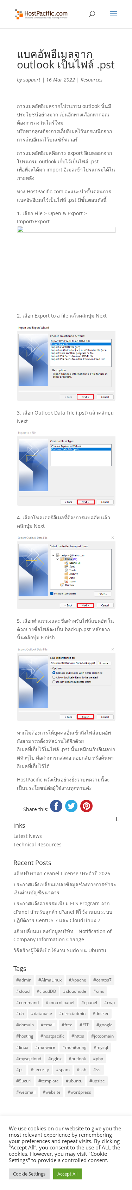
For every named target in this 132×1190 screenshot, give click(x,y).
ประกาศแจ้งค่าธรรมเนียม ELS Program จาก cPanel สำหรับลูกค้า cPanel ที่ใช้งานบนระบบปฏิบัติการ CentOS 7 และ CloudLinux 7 (62, 912)
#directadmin (72, 1013)
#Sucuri (23, 1081)
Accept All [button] (67, 1174)
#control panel (60, 1002)
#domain (25, 1025)
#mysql (101, 1047)
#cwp (109, 1002)
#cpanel (89, 1002)
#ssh (81, 1070)
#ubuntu (74, 1081)
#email (48, 1025)
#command (27, 1002)
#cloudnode (74, 991)
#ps (20, 1070)
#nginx (55, 1059)
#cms (98, 991)
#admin (23, 980)
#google (104, 1025)
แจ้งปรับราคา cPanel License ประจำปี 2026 (61, 873)
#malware (45, 1047)
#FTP (84, 1025)
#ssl (97, 1070)
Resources (91, 79)
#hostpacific (52, 1036)
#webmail (26, 1092)
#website (52, 1092)
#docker (101, 1013)
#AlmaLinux (50, 980)
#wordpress (79, 1092)
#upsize (97, 1081)
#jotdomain (102, 1036)
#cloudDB (46, 991)
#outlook (77, 1059)
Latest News (27, 836)
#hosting (24, 1036)
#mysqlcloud (28, 1059)
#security (40, 1070)
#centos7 (102, 980)
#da (20, 1013)
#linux (22, 1047)
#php (98, 1059)
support (31, 79)
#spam (63, 1070)
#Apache (77, 980)
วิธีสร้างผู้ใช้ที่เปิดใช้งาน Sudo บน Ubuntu (59, 950)
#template (48, 1081)
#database (41, 1013)
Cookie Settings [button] (29, 1174)
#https (77, 1036)
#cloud (23, 991)
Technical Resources (37, 844)
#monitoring (74, 1047)
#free (67, 1025)
